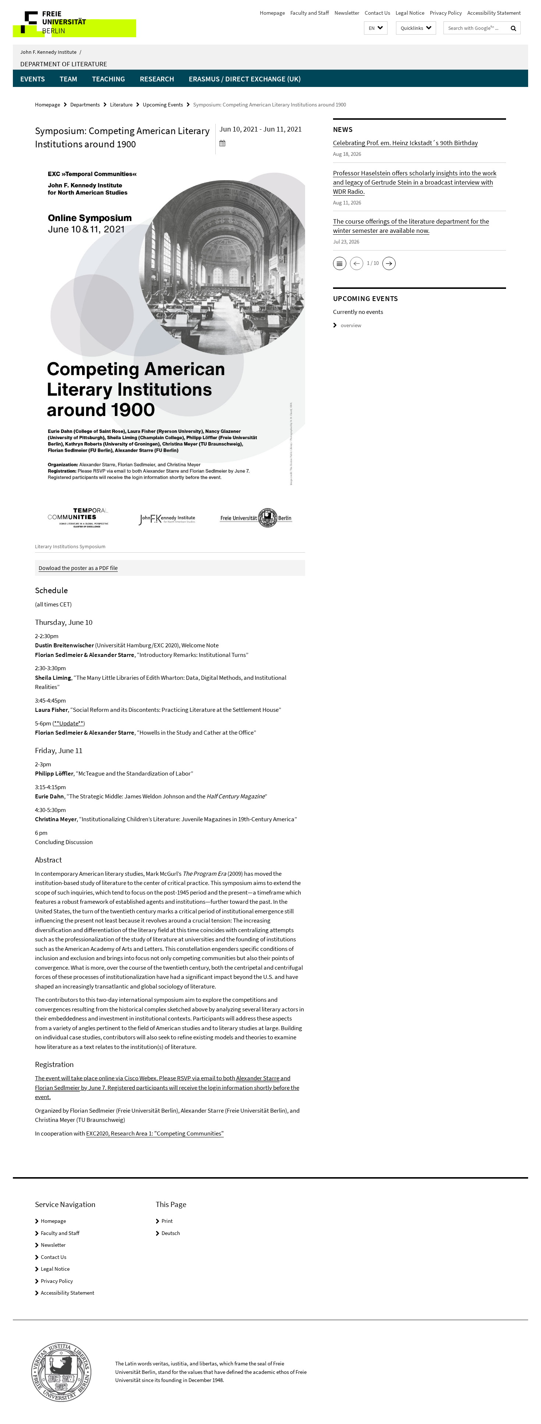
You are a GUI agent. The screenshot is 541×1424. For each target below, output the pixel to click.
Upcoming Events (163, 104)
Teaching (108, 78)
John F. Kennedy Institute (50, 52)
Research (157, 78)
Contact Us (377, 12)
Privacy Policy (446, 12)
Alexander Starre (257, 1078)
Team (68, 78)
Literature (121, 104)
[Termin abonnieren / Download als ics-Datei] (262, 143)
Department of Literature (63, 63)
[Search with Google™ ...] (513, 28)
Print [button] (167, 1220)
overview (351, 325)
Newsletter (347, 12)
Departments (85, 104)
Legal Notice (410, 12)
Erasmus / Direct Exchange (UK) (245, 78)
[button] (376, 28)
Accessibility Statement (494, 12)
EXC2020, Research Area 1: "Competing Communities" (155, 1133)
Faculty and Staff (309, 12)
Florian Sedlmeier (57, 1088)
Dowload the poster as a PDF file (78, 567)
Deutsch (171, 1232)
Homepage (272, 12)
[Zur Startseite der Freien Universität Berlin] (74, 22)
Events (32, 78)
